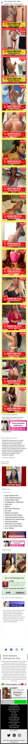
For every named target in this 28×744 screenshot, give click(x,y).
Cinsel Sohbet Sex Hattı (14, 708)
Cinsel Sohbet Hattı (14, 706)
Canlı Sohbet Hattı (14, 721)
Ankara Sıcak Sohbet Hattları (17, 417)
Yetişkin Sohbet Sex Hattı (14, 709)
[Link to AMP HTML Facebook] (11, 650)
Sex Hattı (14, 712)
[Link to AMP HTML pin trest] (22, 650)
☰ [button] (2, 2)
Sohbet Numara (14, 704)
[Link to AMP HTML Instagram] (16, 650)
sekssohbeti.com (14, 742)
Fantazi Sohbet (5, 417)
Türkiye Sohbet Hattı (14, 727)
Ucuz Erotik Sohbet (6, 419)
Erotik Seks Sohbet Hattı (14, 722)
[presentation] (24, 563)
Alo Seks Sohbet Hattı (14, 717)
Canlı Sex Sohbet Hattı (14, 719)
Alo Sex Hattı (14, 714)
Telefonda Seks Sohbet (14, 725)
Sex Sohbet (14, 724)
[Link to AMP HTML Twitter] (6, 650)
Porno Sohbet (14, 716)
